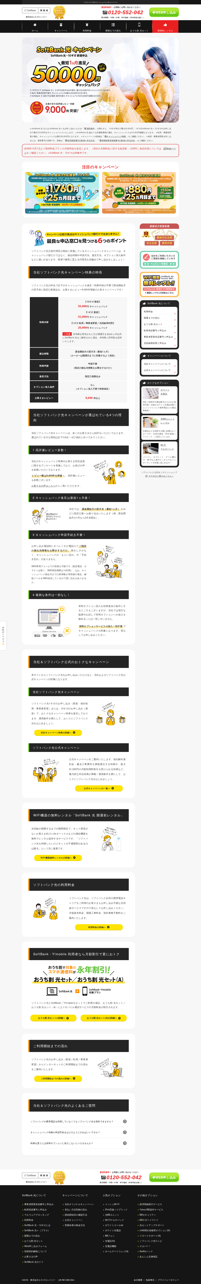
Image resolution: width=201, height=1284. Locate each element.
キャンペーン (61, 30)
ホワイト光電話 (113, 1230)
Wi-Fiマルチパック (114, 1219)
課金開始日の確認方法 (76, 1214)
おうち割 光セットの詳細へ (51, 1017)
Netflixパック (146, 1251)
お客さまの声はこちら (43, 485)
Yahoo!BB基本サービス (151, 1209)
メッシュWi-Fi (112, 1204)
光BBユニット (112, 1214)
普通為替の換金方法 (75, 1225)
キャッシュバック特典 (116, 136)
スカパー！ (145, 1246)
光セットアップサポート (152, 1225)
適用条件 (90, 128)
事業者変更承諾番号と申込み (158, 336)
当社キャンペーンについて (157, 363)
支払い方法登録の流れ (76, 1209)
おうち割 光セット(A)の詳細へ (102, 1017)
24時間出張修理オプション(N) (155, 1230)
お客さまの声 (31, 1256)
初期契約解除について (35, 1251)
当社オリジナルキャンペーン (79, 1204)
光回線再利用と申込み (155, 343)
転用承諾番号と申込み (155, 330)
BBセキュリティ (148, 1214)
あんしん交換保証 (149, 1256)
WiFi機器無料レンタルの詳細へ (56, 857)
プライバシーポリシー (168, 1279)
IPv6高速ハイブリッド (116, 1209)
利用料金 (87, 30)
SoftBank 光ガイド (33, 1261)
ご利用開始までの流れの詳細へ (56, 1078)
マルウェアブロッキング (36, 1214)
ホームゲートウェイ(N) (117, 1251)
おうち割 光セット (139, 30)
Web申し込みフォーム (35, 1246)
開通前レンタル (165, 30)
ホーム (35, 30)
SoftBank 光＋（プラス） (37, 1230)
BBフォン (110, 1235)
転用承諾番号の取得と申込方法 (81, 140)
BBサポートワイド (149, 1219)
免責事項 (150, 1279)
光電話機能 (110, 1246)
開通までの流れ (113, 30)
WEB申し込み (165, 12)
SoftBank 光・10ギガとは (37, 1225)
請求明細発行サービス (151, 1204)
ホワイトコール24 (114, 1225)
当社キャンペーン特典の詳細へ (56, 732)
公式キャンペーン (74, 1219)
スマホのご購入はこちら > (160, 475)
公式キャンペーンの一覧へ (97, 788)
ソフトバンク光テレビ (151, 1240)
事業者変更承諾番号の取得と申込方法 (118, 140)
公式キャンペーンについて (157, 370)
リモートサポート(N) (150, 1235)
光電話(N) (110, 1240)
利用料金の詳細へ (97, 927)
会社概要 (138, 1279)
